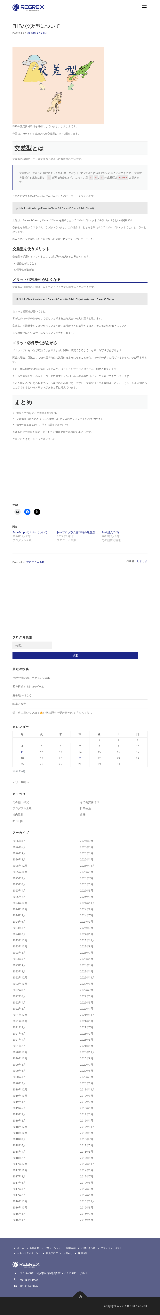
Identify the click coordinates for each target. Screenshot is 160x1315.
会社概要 (34, 1248)
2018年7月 (86, 1139)
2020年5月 (86, 1070)
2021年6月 (19, 1033)
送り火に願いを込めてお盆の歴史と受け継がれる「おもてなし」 (53, 712)
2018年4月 (19, 1151)
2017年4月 (19, 1189)
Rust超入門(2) (110, 532)
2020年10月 (19, 1058)
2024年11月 (87, 903)
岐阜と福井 (19, 704)
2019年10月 (19, 1095)
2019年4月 (19, 1114)
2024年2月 (19, 934)
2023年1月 (86, 971)
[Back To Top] (80, 1296)
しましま (142, 561)
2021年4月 (19, 1039)
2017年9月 (86, 1170)
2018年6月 (19, 1145)
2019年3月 (86, 1114)
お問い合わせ (88, 1248)
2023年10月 (19, 946)
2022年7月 (86, 990)
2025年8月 (19, 878)
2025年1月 (86, 897)
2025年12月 (19, 865)
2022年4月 (19, 1002)
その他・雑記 (20, 802)
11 (22, 752)
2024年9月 (86, 909)
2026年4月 (19, 853)
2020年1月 (86, 1083)
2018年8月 (19, 1139)
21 (80, 758)
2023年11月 (87, 940)
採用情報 (82, 1253)
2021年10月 (19, 1021)
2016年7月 (86, 1214)
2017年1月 (86, 1195)
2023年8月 (19, 952)
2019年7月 (86, 1102)
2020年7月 (86, 1064)
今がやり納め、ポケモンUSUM (31, 677)
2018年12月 (19, 1127)
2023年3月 (86, 965)
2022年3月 (86, 1002)
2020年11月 (87, 1052)
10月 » (25, 782)
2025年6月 (19, 884)
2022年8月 (19, 990)
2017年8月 (19, 1176)
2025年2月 (19, 897)
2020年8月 (19, 1064)
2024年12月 (19, 903)
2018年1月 (86, 1158)
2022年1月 (86, 1008)
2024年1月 (86, 934)
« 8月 (15, 782)
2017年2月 (19, 1195)
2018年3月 (86, 1151)
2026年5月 (86, 847)
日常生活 (85, 808)
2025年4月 (19, 890)
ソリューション (52, 1248)
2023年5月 (86, 959)
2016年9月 (86, 1207)
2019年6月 (19, 1108)
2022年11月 (87, 977)
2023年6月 (19, 959)
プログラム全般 (35, 562)
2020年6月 (19, 1070)
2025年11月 (87, 865)
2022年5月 (86, 996)
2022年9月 (86, 984)
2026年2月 (19, 859)
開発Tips (17, 821)
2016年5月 (86, 1220)
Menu (144, 7)
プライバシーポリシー (112, 1248)
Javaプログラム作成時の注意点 (76, 532)
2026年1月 (86, 859)
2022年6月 (19, 996)
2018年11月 (87, 1127)
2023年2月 (19, 971)
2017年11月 (87, 1164)
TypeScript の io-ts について (29, 532)
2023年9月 (86, 946)
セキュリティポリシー (29, 1253)
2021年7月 (86, 1027)
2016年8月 (19, 1214)
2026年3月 (86, 853)
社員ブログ (52, 1253)
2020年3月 (86, 1077)
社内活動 (17, 814)
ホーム (20, 1248)
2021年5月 (86, 1033)
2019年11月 (87, 1089)
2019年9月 (86, 1095)
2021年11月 (87, 1015)
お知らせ (68, 1253)
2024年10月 (19, 909)
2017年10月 (19, 1170)
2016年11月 (87, 1201)
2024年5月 (86, 921)
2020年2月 (19, 1083)
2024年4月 (19, 928)
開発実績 (71, 1248)
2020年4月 (19, 1077)
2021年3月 (86, 1039)
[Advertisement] (45, 471)
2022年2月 (19, 1008)
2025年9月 (86, 872)
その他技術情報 (89, 802)
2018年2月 (19, 1158)
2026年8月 (19, 841)
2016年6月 (19, 1220)
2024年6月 (19, 921)
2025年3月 (86, 890)
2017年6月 (19, 1182)
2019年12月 (19, 1089)
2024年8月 (19, 915)
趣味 (82, 814)
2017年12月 (19, 1164)
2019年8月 (19, 1102)
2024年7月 (86, 915)
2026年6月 (19, 847)
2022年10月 (19, 984)
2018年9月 (86, 1133)
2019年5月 (86, 1108)
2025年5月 (86, 884)
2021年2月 (19, 1046)
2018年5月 (86, 1145)
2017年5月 (86, 1182)
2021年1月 (86, 1046)
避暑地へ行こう (22, 695)
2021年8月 (19, 1027)
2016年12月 (19, 1201)
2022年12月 (19, 977)
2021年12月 (19, 1015)
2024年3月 (86, 928)
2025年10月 (19, 872)
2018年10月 (19, 1133)
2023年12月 (19, 940)
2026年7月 (86, 841)
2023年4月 (19, 965)
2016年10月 (19, 1207)
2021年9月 (86, 1021)
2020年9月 (86, 1058)
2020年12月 (19, 1052)
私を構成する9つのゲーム (28, 686)
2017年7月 (86, 1176)
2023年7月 (86, 952)
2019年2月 (19, 1120)
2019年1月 (86, 1120)
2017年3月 (86, 1189)
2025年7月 (86, 878)
